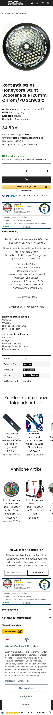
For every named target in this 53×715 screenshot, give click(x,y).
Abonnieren (38, 572)
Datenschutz (24, 681)
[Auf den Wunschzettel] (45, 28)
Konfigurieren (26, 696)
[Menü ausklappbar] (3, 2)
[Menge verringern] (5, 171)
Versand (27, 134)
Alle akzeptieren (26, 688)
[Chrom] (26, 358)
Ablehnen (26, 704)
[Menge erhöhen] (47, 171)
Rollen (17, 116)
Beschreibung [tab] (10, 231)
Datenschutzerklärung (18, 558)
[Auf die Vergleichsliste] (37, 28)
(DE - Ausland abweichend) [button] (34, 159)
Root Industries (31, 375)
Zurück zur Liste (11, 13)
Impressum (10, 681)
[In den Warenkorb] (4, 21)
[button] (32, 3)
